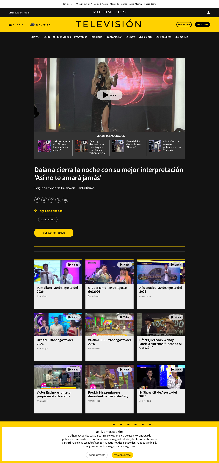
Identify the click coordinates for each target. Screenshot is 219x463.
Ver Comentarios (54, 232)
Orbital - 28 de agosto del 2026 (55, 342)
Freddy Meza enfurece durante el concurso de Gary (108, 394)
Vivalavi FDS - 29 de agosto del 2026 (109, 342)
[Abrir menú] (10, 24)
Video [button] (113, 95)
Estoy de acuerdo (122, 455)
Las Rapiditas (163, 37)
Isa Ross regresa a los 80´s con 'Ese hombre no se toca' (61, 146)
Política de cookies (124, 442)
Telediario (96, 37)
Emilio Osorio (150, 4)
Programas (80, 37)
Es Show (130, 37)
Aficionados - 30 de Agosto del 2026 (160, 289)
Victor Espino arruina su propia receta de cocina (54, 394)
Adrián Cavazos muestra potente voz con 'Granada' (172, 146)
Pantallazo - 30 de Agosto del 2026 (57, 289)
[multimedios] (109, 13)
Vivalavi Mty (145, 37)
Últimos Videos (62, 37)
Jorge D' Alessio (101, 4)
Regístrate (202, 24)
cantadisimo (48, 219)
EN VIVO (35, 37)
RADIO (46, 37)
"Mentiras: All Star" (84, 4)
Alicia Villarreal (136, 4)
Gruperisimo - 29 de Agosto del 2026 (107, 289)
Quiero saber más (97, 455)
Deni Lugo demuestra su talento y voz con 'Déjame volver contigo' (97, 147)
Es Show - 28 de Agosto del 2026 (158, 394)
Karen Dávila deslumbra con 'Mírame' (134, 144)
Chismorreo (181, 37)
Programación (113, 37)
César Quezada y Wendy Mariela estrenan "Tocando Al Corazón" (160, 344)
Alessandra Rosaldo (118, 4)
